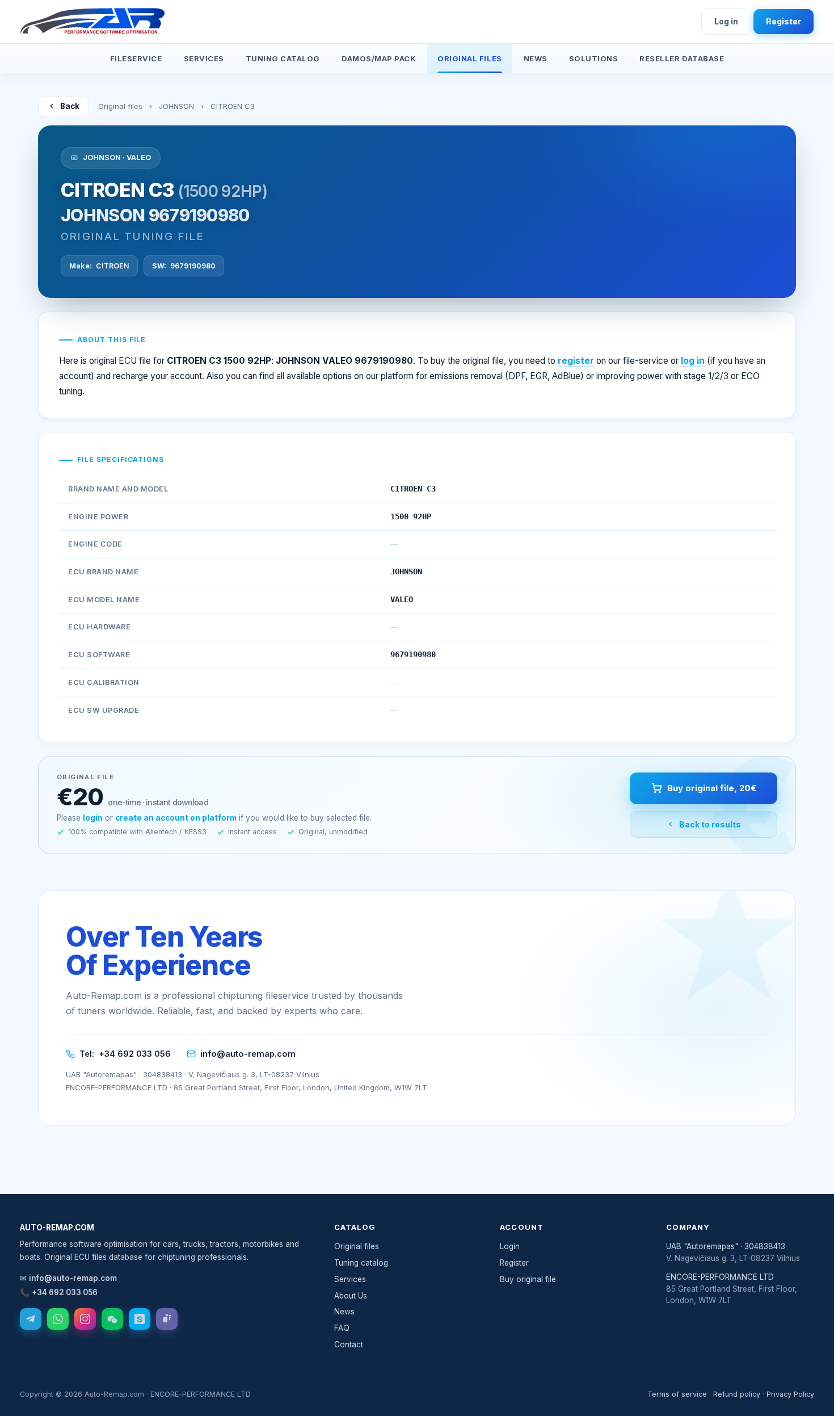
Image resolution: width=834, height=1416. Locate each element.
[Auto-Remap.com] (92, 21)
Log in (726, 21)
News (535, 58)
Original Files (469, 58)
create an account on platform (176, 817)
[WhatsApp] (58, 1319)
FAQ (341, 1328)
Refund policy (736, 1394)
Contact (348, 1344)
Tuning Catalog (283, 58)
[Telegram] (30, 1319)
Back (69, 106)
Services (204, 58)
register (576, 360)
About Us (350, 1295)
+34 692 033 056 (135, 1053)
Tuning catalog (361, 1262)
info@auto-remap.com (248, 1053)
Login (510, 1246)
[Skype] (139, 1319)
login (93, 817)
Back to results (710, 824)
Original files (120, 106)
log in (693, 360)
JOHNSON (176, 106)
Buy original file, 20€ (711, 788)
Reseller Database (681, 58)
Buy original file (528, 1279)
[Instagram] (85, 1319)
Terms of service (677, 1394)
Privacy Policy (790, 1394)
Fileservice (136, 58)
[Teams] (167, 1319)
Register (783, 21)
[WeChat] (112, 1319)
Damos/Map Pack (379, 58)
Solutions (593, 58)
